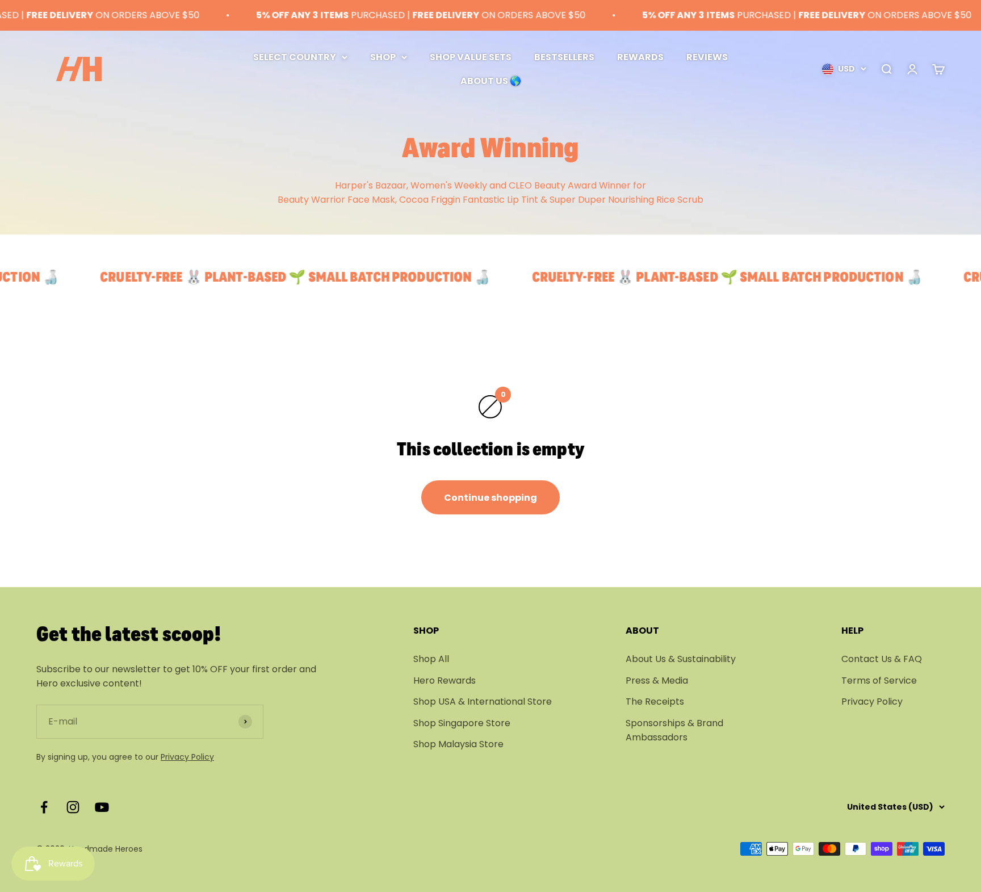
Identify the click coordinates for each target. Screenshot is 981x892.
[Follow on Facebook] (44, 807)
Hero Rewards (444, 680)
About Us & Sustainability (681, 658)
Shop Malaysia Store (458, 744)
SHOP (383, 57)
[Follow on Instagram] (73, 807)
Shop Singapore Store (461, 723)
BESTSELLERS (564, 57)
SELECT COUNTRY (294, 57)
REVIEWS (707, 57)
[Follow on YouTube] (102, 807)
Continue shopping (490, 497)
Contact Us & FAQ (881, 658)
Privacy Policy (187, 757)
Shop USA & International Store (482, 701)
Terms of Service (879, 680)
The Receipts (655, 701)
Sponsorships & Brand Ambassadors (674, 730)
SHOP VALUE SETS (471, 57)
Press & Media (657, 680)
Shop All (431, 658)
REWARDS (640, 57)
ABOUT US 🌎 (490, 80)
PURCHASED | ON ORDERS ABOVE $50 (404, 15)
